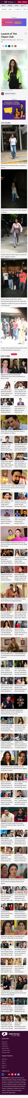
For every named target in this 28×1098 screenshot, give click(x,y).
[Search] (15, 2)
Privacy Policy (6, 1052)
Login (19, 2)
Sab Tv (4, 1067)
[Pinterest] (15, 1074)
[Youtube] (9, 1074)
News (3, 5)
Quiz (22, 5)
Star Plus (4, 1059)
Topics (17, 5)
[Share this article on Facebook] (6, 46)
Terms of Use (6, 1050)
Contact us (5, 1046)
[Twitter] (6, 1074)
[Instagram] (12, 1074)
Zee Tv (4, 1061)
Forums (9, 5)
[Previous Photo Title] (5, 69)
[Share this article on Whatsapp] (12, 46)
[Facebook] (3, 1074)
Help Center (5, 1048)
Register (25, 2)
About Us (4, 1042)
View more (14, 354)
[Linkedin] (18, 1074)
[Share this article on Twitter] (9, 46)
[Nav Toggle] (2, 2)
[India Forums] (8, 2)
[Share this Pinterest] (15, 46)
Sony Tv (4, 1065)
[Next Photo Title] (23, 69)
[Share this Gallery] (3, 46)
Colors (4, 1063)
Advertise (4, 1044)
